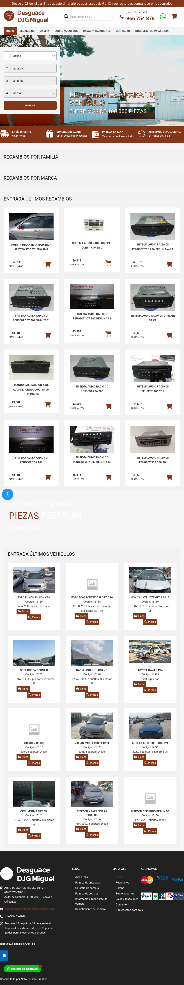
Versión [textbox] (18, 81)
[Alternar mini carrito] (174, 16)
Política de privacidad (88, 882)
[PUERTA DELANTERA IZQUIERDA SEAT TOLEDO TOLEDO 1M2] (31, 230)
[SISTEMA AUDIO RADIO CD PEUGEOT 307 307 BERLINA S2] (92, 296)
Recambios (26, 31)
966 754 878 (140, 18)
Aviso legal (82, 877)
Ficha (25, 611)
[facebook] (4, 955)
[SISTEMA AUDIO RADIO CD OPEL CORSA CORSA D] (92, 225)
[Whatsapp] (163, 17)
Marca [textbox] (17, 56)
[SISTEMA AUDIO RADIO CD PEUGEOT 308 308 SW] (152, 442)
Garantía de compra (87, 888)
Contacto (123, 31)
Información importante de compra (91, 901)
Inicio (10, 31)
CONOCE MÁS (26, 528)
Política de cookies (86, 893)
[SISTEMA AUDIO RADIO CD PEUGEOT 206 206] (92, 368)
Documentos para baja (152, 31)
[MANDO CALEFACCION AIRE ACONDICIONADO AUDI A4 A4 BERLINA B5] (31, 367)
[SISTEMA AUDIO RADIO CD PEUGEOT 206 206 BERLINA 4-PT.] (152, 226)
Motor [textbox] (17, 93)
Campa (44, 31)
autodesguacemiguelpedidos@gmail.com (30, 908)
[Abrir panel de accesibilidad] (7, 494)
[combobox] (30, 55)
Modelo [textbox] (18, 68)
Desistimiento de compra (90, 909)
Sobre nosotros (66, 31)
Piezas (36, 617)
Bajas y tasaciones (97, 31)
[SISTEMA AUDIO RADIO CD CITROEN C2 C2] (152, 297)
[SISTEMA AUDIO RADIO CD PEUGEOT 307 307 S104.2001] (31, 297)
